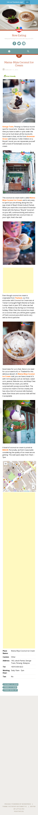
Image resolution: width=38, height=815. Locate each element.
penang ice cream (10, 687)
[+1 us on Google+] (24, 43)
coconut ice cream (11, 684)
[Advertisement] (18, 280)
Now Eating (19, 35)
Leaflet (15, 491)
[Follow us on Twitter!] (19, 43)
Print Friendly (11, 76)
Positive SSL (19, 811)
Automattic (22, 806)
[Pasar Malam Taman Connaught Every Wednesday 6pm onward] (19, 243)
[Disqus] (19, 721)
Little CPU (20, 809)
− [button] (33, 487)
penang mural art (10, 690)
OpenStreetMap (26, 491)
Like (27, 2)
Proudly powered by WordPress (18, 804)
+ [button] (33, 484)
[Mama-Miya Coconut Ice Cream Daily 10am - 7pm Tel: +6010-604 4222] (19, 101)
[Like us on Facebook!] (14, 43)
